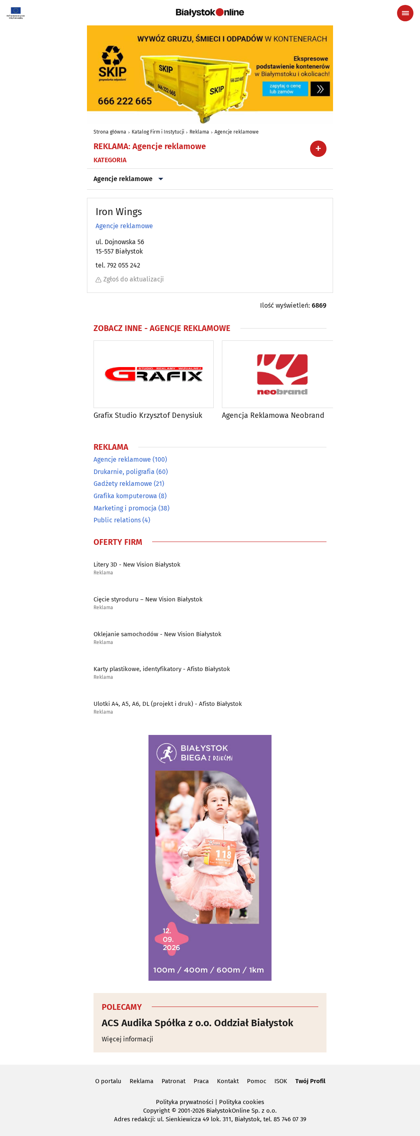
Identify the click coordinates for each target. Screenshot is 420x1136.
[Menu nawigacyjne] (405, 13)
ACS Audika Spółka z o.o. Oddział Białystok (197, 1023)
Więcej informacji (127, 1039)
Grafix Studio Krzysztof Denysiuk (148, 415)
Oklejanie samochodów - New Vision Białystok (157, 634)
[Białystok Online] (210, 12)
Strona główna (110, 132)
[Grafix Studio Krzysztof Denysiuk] (154, 374)
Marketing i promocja (125, 508)
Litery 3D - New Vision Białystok (137, 564)
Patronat (173, 1081)
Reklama (199, 132)
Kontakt (228, 1081)
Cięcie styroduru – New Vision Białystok (148, 599)
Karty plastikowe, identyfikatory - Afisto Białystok (162, 669)
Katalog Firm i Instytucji (158, 132)
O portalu (108, 1081)
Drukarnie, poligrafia (124, 472)
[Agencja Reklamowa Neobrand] (282, 374)
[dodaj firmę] (318, 149)
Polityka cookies (241, 1102)
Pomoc (256, 1081)
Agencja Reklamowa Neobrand (273, 415)
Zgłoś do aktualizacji (133, 279)
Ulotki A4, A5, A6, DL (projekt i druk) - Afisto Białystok (168, 703)
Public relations (117, 520)
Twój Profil (310, 1081)
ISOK (280, 1081)
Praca (201, 1081)
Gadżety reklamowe (123, 484)
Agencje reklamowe (237, 132)
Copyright (156, 1110)
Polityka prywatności (184, 1102)
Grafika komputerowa (125, 496)
